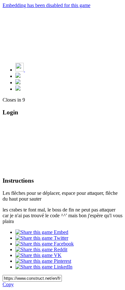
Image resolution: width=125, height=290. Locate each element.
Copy (8, 284)
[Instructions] (18, 76)
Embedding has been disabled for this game (46, 5)
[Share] (18, 82)
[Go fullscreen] (18, 89)
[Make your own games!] (33, 69)
